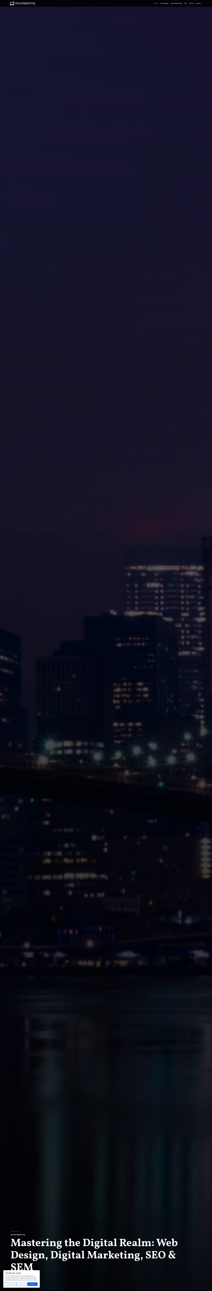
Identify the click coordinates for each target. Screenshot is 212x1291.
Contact (198, 3)
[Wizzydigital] (22, 3)
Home (156, 3)
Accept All (32, 1284)
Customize (11, 1284)
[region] (21, 1279)
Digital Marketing (176, 3)
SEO (185, 3)
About (191, 3)
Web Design (164, 3)
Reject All (22, 1284)
